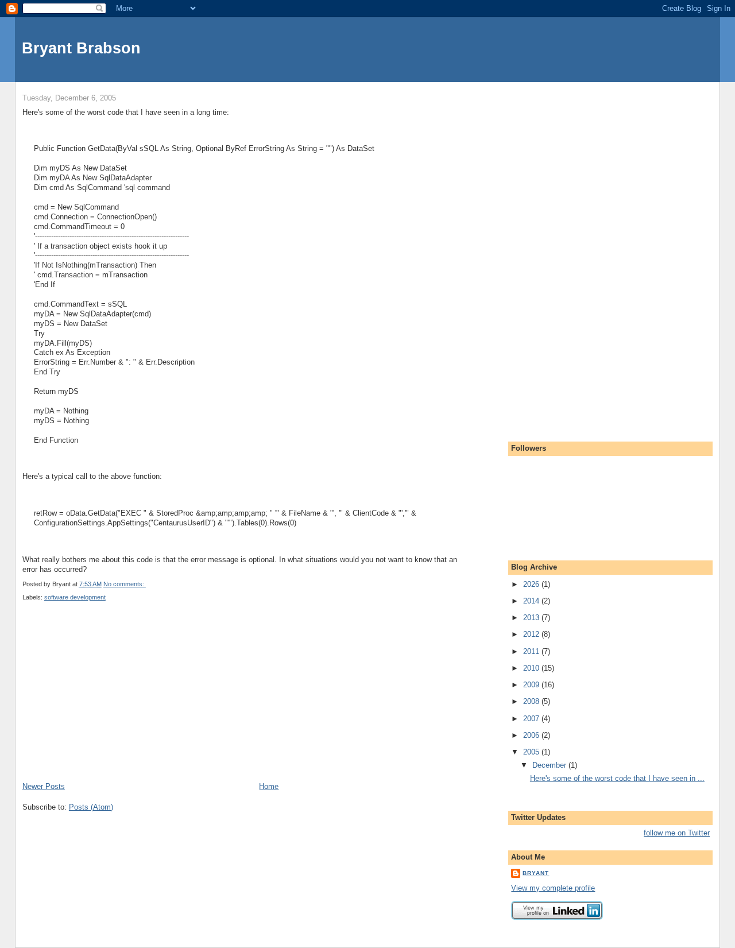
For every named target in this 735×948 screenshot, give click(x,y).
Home (268, 786)
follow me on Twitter (677, 833)
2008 (532, 701)
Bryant (536, 873)
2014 (532, 601)
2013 (532, 617)
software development (75, 597)
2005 (532, 752)
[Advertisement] (108, 701)
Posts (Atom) (91, 807)
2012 (532, 634)
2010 (532, 668)
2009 (532, 684)
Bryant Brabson (81, 48)
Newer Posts (43, 786)
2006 (532, 735)
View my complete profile (553, 888)
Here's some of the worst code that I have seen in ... (617, 778)
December (550, 765)
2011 (532, 651)
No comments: (124, 584)
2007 (532, 718)
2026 (532, 584)
